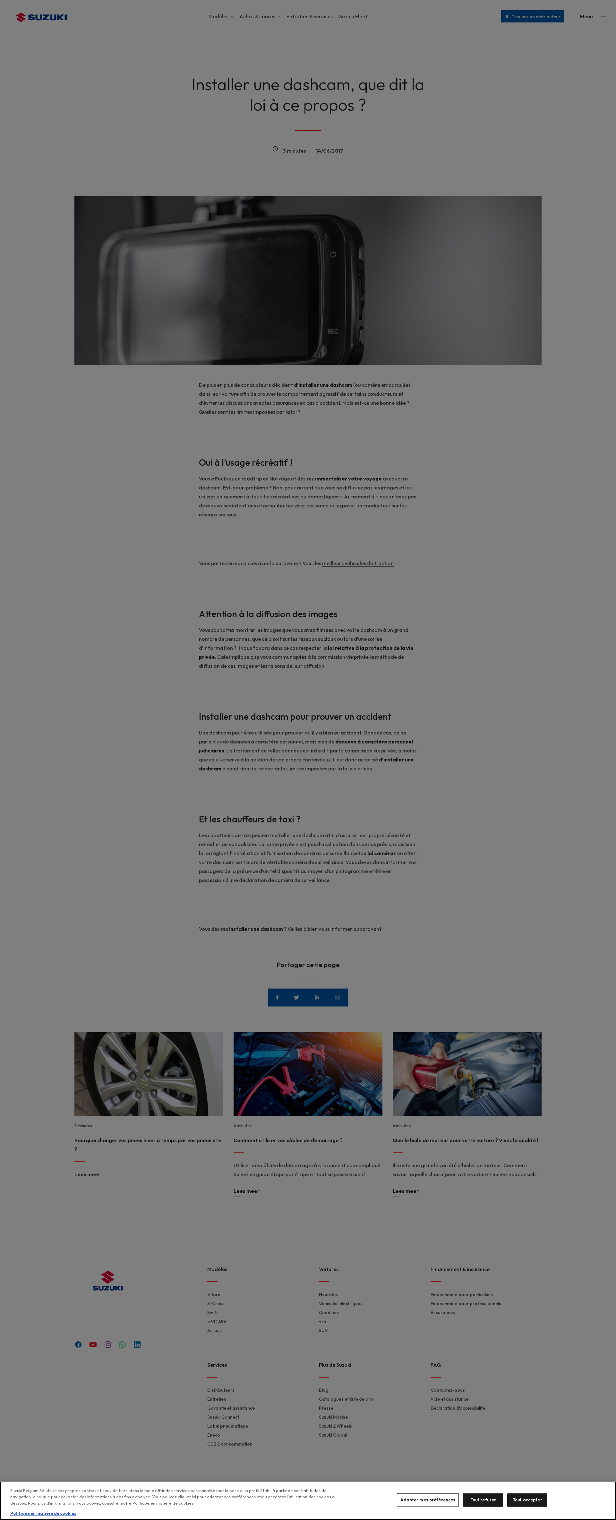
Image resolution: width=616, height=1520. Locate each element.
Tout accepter (527, 1499)
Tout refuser (483, 1499)
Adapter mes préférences (427, 1499)
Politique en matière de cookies (43, 1513)
